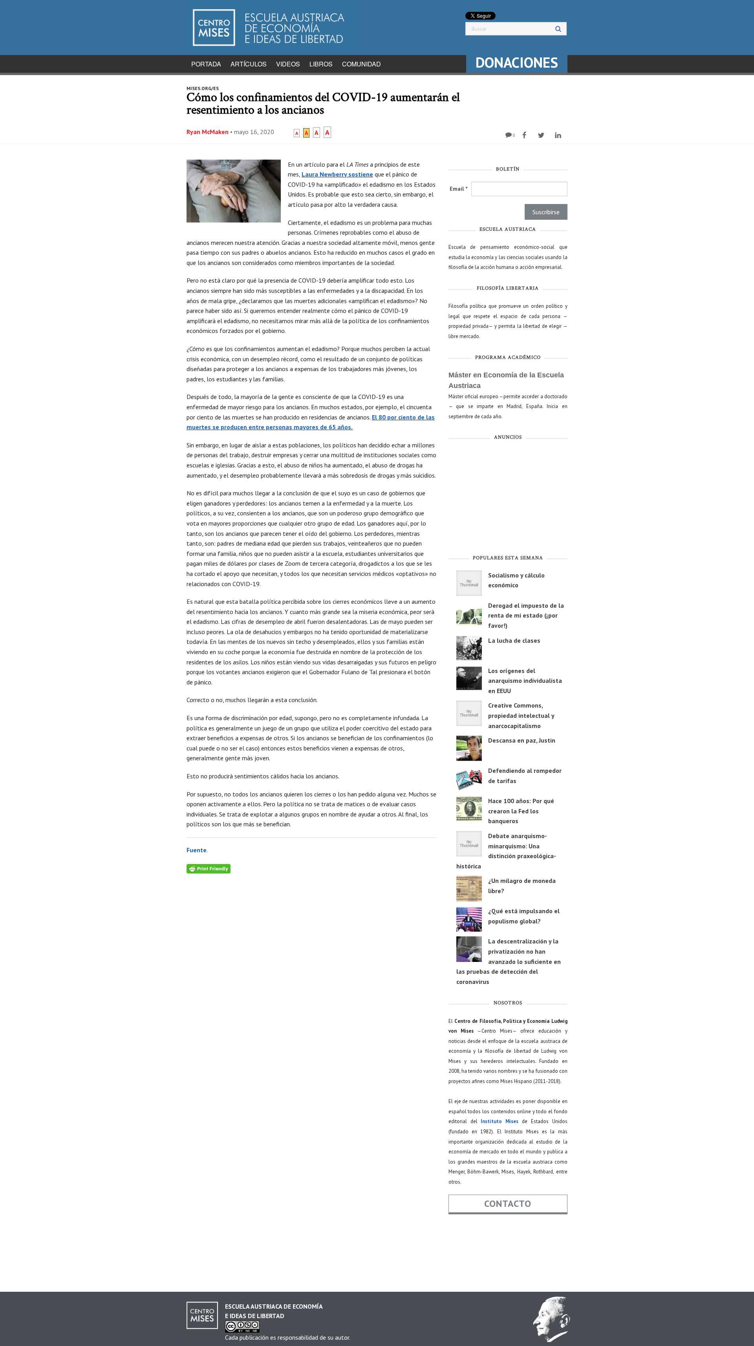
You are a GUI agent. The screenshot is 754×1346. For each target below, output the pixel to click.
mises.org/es (203, 88)
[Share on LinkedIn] (559, 135)
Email (458, 188)
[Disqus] (312, 971)
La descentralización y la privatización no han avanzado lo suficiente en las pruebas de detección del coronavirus (508, 961)
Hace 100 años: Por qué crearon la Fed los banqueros (521, 811)
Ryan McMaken (208, 132)
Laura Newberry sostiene (337, 174)
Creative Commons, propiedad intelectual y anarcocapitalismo (521, 715)
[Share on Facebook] (525, 135)
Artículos (249, 63)
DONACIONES (517, 62)
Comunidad (361, 63)
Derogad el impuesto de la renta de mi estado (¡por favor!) (526, 615)
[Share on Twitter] (542, 135)
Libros (321, 63)
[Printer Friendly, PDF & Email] (209, 868)
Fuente (197, 850)
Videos (288, 63)
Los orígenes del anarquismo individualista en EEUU (525, 681)
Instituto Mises (499, 1121)
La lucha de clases (514, 640)
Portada (206, 63)
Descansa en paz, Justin (521, 740)
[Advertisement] (507, 499)
